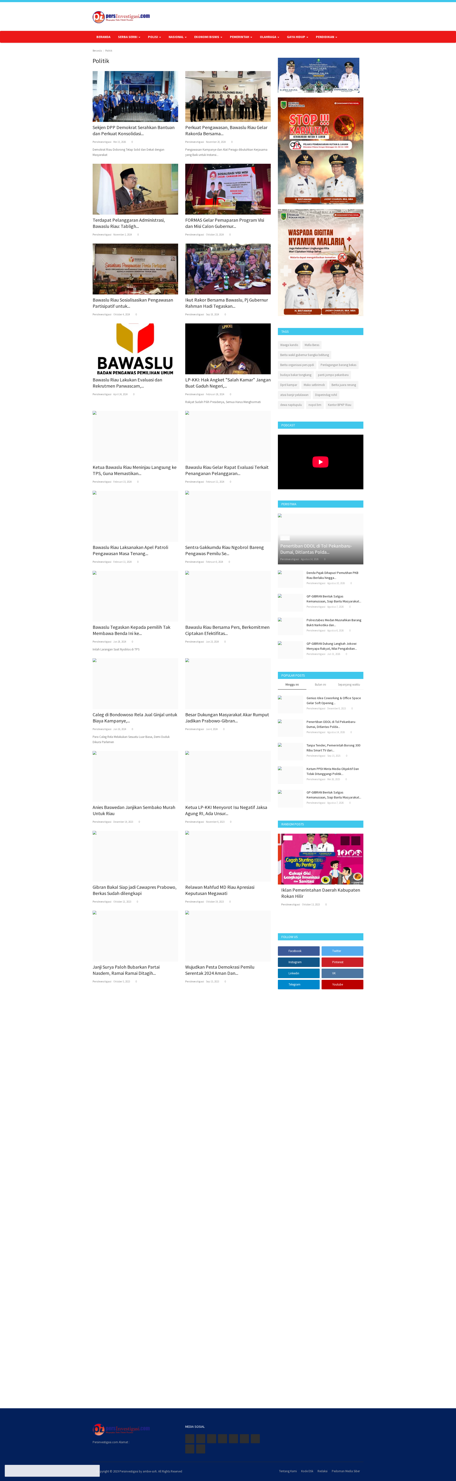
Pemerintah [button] (240, 37)
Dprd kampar (288, 385)
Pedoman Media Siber (346, 1471)
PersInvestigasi (102, 142)
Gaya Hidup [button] (296, 37)
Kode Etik (307, 1471)
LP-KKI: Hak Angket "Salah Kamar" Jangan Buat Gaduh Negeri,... (228, 383)
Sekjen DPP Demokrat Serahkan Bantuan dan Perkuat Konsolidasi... (134, 130)
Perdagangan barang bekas (338, 365)
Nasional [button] (176, 37)
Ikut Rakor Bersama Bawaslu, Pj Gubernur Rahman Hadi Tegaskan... (226, 303)
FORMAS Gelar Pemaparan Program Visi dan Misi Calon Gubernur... (224, 223)
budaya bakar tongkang (295, 375)
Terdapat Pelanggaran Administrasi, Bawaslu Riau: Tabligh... (129, 223)
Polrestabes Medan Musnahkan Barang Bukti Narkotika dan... (334, 622)
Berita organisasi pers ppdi (297, 365)
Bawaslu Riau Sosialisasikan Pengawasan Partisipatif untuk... (133, 303)
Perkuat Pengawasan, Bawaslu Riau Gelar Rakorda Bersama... (226, 130)
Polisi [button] (153, 37)
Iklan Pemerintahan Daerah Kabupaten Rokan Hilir (317, 893)
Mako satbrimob (314, 385)
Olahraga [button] (268, 37)
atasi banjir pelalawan (294, 395)
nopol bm (315, 405)
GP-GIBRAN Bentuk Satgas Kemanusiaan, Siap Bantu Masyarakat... (334, 598)
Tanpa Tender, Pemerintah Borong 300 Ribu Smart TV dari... (333, 747)
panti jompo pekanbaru (333, 375)
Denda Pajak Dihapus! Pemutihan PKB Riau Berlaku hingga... (332, 575)
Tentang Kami (288, 1471)
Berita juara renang (344, 385)
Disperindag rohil (326, 395)
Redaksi (323, 1471)
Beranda (103, 37)
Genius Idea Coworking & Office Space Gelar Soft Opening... (334, 700)
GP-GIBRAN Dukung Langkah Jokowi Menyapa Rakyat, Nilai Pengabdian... (332, 646)
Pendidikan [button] (325, 37)
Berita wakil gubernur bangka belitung (304, 355)
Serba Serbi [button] (128, 37)
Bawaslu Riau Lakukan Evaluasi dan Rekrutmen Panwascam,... (127, 383)
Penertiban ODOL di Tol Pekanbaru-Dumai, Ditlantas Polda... (331, 724)
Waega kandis (289, 345)
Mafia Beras (312, 345)
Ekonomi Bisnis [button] (207, 37)
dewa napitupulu (291, 405)
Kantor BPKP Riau (339, 405)
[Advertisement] (320, 1196)
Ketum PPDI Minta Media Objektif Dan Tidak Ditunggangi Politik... (333, 771)
